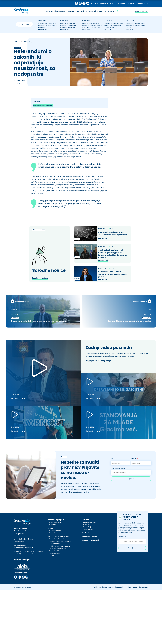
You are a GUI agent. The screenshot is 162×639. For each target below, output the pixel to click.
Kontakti (94, 3)
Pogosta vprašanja (107, 3)
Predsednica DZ (55, 544)
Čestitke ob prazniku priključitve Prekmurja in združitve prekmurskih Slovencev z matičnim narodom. (68, 27)
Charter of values (20, 573)
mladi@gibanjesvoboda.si (25, 554)
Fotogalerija (87, 527)
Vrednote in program (56, 11)
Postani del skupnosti (90, 540)
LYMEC (52, 556)
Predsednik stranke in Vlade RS (60, 541)
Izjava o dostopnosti (140, 587)
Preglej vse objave (40, 278)
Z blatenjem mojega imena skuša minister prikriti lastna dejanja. (135, 25)
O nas (71, 11)
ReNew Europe (55, 553)
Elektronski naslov (118, 468)
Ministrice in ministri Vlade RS (60, 546)
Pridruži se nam (141, 11)
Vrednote (52, 524)
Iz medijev (86, 524)
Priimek (134, 459)
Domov (17, 41)
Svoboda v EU (54, 551)
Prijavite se (132, 548)
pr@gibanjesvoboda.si (24, 548)
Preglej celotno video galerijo (98, 360)
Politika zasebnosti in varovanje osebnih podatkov (112, 587)
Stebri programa (55, 522)
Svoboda (26, 41)
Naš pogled (146, 318)
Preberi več (42, 30)
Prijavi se (131, 479)
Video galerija (88, 529)
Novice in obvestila (89, 522)
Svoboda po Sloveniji (126, 3)
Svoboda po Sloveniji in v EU (89, 11)
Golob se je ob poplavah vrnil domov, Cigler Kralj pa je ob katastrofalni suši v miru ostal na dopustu (92, 26)
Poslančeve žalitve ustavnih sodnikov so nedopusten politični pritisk (113, 25)
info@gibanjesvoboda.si (25, 539)
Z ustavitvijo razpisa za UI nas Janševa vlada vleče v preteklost (47, 25)
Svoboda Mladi (142, 3)
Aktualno (109, 11)
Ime (112, 459)
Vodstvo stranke (55, 530)
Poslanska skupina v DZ (58, 548)
